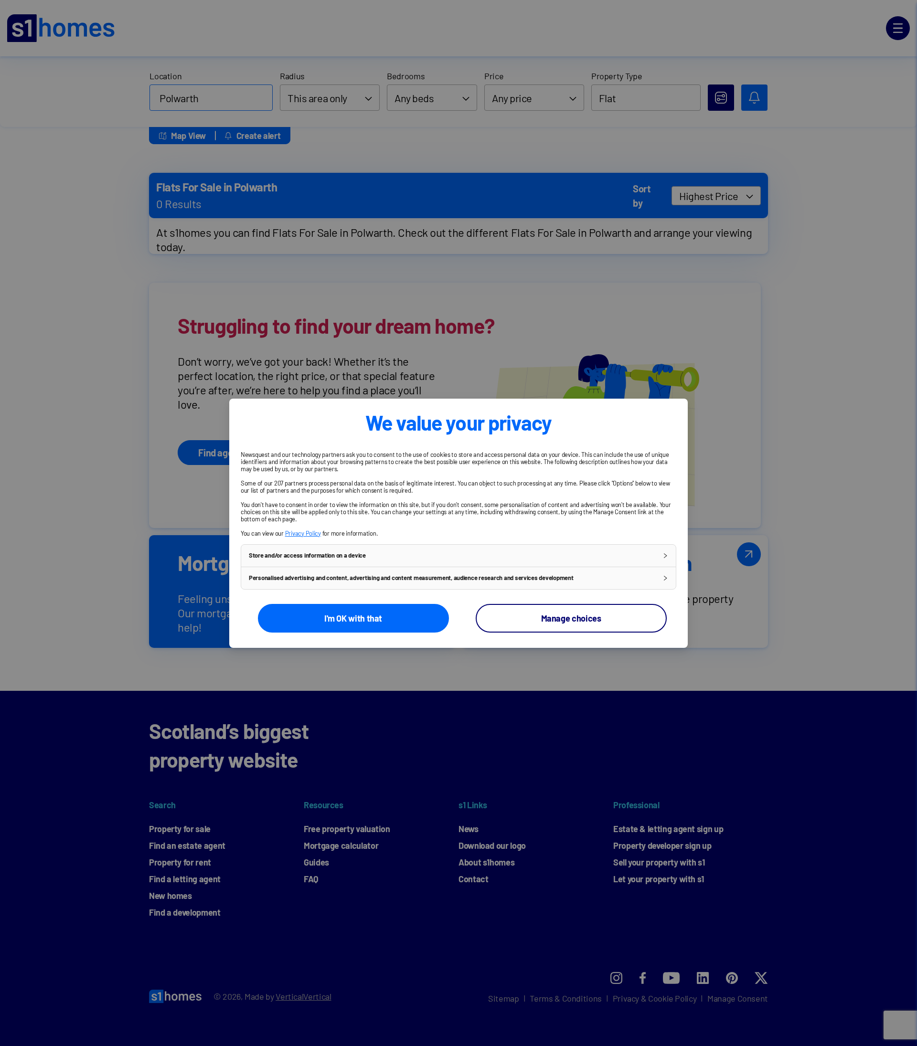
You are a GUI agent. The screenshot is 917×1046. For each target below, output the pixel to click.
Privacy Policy (303, 533)
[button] (458, 556)
